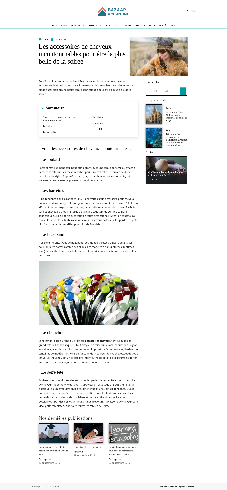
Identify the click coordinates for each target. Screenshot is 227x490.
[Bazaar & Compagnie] (113, 11)
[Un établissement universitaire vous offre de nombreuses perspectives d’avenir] (123, 433)
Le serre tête (97, 129)
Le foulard (48, 126)
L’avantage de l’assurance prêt (88, 447)
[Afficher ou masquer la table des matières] (99, 108)
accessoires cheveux (97, 341)
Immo (168, 108)
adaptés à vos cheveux (76, 220)
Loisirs (168, 130)
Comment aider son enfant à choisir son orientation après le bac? (53, 451)
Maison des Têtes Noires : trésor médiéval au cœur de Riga (176, 116)
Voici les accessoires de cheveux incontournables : (59, 118)
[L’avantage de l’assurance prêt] (88, 433)
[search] (187, 11)
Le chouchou (97, 123)
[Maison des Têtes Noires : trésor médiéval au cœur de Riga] (154, 114)
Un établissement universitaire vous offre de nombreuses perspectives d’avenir (123, 451)
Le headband (97, 117)
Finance (78, 451)
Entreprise (45, 459)
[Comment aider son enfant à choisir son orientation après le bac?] (53, 433)
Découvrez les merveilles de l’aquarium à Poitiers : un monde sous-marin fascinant (176, 140)
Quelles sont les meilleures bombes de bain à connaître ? (165, 173)
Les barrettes (49, 131)
